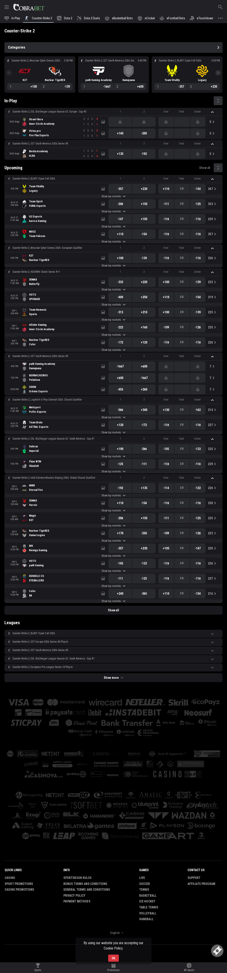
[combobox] (113, 932)
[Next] (218, 72)
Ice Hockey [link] (147, 901)
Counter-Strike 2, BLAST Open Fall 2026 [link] (33, 178)
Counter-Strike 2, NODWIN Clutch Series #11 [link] (36, 271)
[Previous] (9, 72)
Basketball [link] (148, 895)
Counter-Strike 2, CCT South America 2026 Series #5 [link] (40, 143)
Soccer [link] (144, 884)
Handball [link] (146, 919)
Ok (113, 958)
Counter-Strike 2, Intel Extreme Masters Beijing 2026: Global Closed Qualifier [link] (53, 477)
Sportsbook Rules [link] (77, 878)
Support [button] (194, 878)
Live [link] (142, 878)
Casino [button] (10, 878)
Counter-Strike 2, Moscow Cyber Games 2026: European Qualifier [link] (47, 247)
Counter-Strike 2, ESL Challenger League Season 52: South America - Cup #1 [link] (53, 438)
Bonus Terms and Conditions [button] (85, 884)
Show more (111, 677)
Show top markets (111, 196)
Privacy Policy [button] (74, 895)
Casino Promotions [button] (19, 889)
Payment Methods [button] (76, 901)
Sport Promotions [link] (19, 884)
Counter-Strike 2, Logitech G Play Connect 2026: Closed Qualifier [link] (47, 399)
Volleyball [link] (147, 913)
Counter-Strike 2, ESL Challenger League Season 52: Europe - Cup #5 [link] (49, 111)
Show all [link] (204, 168)
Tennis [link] (144, 889)
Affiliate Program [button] (201, 884)
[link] (28, 7)
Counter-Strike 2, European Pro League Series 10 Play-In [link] (42, 667)
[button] (113, 112)
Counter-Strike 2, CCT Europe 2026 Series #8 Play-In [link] (40, 641)
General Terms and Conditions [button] (86, 889)
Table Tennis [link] (149, 907)
